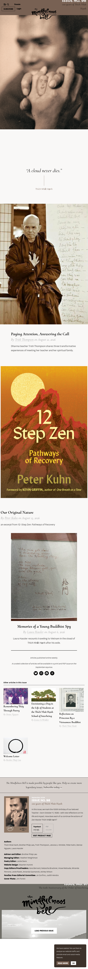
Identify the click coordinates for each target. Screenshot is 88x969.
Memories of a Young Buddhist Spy (44, 626)
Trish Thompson (24, 340)
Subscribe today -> (52, 787)
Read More (63, 963)
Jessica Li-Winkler (41, 720)
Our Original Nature (17, 512)
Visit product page (42, 835)
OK (73, 963)
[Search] (8, 5)
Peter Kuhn (11, 518)
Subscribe (8, 9)
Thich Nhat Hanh (69, 726)
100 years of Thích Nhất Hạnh (47, 803)
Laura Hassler (35, 632)
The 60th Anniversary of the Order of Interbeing (63, 887)
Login (19, 8)
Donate (17, 4)
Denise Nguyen (12, 714)
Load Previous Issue (44, 930)
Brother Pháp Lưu (13, 760)
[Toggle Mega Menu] (5, 4)
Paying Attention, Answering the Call (40, 334)
